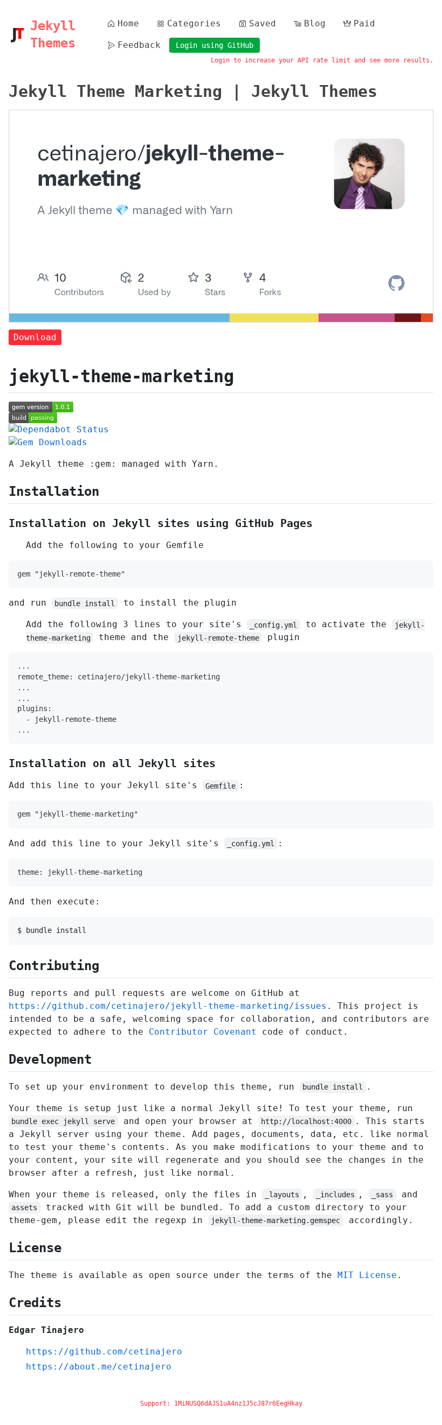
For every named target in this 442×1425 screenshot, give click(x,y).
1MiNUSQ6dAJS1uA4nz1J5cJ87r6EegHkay (238, 1403)
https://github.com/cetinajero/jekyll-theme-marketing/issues (168, 1006)
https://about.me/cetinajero (98, 1366)
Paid (364, 23)
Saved (262, 23)
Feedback (139, 45)
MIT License (367, 1275)
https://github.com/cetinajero (104, 1351)
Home (128, 23)
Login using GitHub (214, 45)
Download (35, 337)
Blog (315, 23)
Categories (194, 23)
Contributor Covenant (203, 1032)
